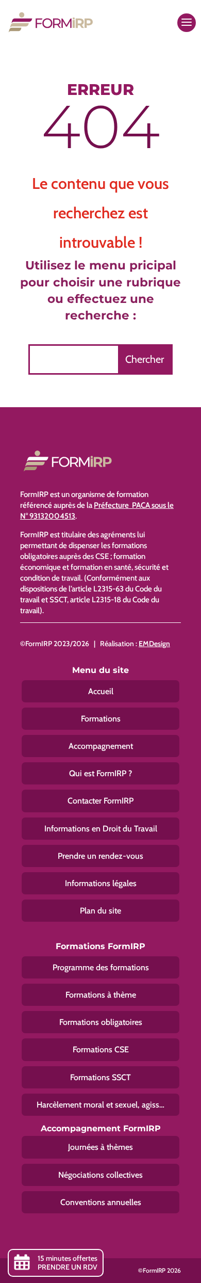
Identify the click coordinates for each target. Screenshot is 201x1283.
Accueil (100, 691)
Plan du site (100, 911)
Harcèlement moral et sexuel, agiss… (100, 1105)
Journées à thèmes (100, 1147)
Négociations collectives (100, 1175)
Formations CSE (101, 1049)
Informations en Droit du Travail (100, 828)
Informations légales (101, 883)
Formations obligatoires (100, 1022)
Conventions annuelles (100, 1202)
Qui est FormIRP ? (100, 773)
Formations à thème (100, 995)
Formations (101, 719)
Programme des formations (101, 967)
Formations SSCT (100, 1077)
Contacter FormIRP (100, 801)
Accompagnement (101, 746)
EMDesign (154, 643)
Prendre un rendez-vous (100, 856)
